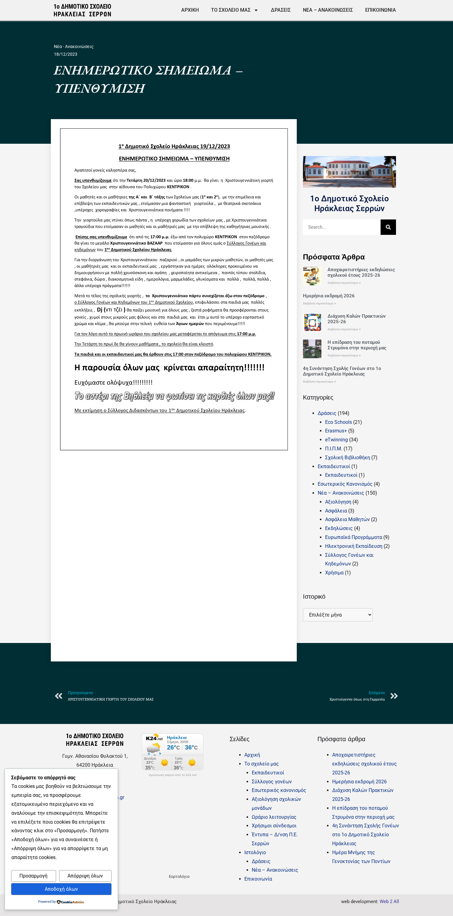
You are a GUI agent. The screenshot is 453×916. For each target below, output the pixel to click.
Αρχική (190, 10)
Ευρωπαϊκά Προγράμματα (353, 537)
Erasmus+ (336, 431)
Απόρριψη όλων (85, 876)
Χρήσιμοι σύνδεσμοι (274, 826)
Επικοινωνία (380, 10)
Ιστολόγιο (255, 852)
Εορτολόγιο (179, 876)
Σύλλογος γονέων (272, 782)
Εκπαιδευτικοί (334, 466)
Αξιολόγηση (338, 502)
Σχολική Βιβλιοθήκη (347, 457)
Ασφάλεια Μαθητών (347, 519)
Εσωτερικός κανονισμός (279, 790)
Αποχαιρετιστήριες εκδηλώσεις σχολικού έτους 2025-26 (361, 272)
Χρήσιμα (334, 573)
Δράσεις (281, 10)
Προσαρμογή (33, 876)
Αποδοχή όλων (61, 889)
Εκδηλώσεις (339, 528)
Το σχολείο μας (231, 10)
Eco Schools (338, 422)
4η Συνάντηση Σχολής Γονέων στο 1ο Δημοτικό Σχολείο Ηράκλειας (342, 371)
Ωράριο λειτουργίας (274, 817)
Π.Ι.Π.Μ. (333, 449)
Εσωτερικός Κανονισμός (345, 484)
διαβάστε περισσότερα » (344, 283)
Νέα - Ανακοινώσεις (74, 46)
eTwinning (336, 440)
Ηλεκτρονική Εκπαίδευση (353, 546)
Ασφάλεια (336, 511)
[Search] (388, 227)
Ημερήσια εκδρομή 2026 (329, 296)
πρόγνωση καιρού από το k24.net (173, 775)
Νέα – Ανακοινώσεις (328, 10)
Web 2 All (389, 901)
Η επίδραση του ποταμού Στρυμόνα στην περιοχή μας (357, 345)
